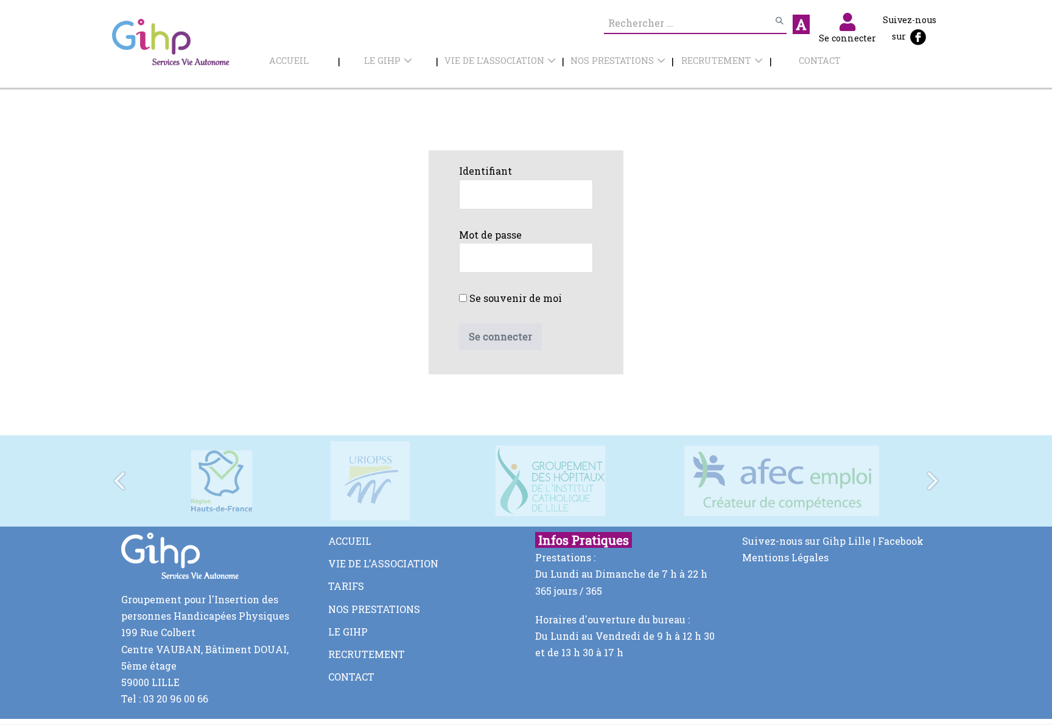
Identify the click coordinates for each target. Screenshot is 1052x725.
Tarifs (346, 586)
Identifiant (485, 170)
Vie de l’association (494, 60)
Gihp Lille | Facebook (873, 540)
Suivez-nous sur (909, 28)
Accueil (289, 60)
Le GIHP (382, 60)
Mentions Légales (785, 557)
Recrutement (716, 60)
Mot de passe (490, 234)
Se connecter (847, 38)
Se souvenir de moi (514, 298)
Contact (820, 60)
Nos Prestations (612, 60)
